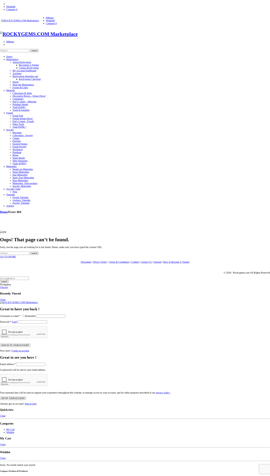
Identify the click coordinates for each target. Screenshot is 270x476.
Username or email (10, 316)
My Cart (10, 429)
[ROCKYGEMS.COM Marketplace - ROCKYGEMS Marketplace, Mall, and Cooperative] (20, 20)
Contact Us (146, 262)
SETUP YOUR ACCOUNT (13, 398)
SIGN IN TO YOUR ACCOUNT (15, 345)
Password (5, 321)
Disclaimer (86, 262)
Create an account (20, 350)
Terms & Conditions (119, 262)
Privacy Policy (100, 262)
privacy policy (163, 392)
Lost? (15, 321)
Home (4, 212)
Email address (8, 364)
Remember (30, 316)
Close (3, 299)
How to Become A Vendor (176, 262)
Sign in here (31, 403)
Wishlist (10, 432)
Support (157, 262)
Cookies (135, 262)
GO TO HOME (8, 256)
